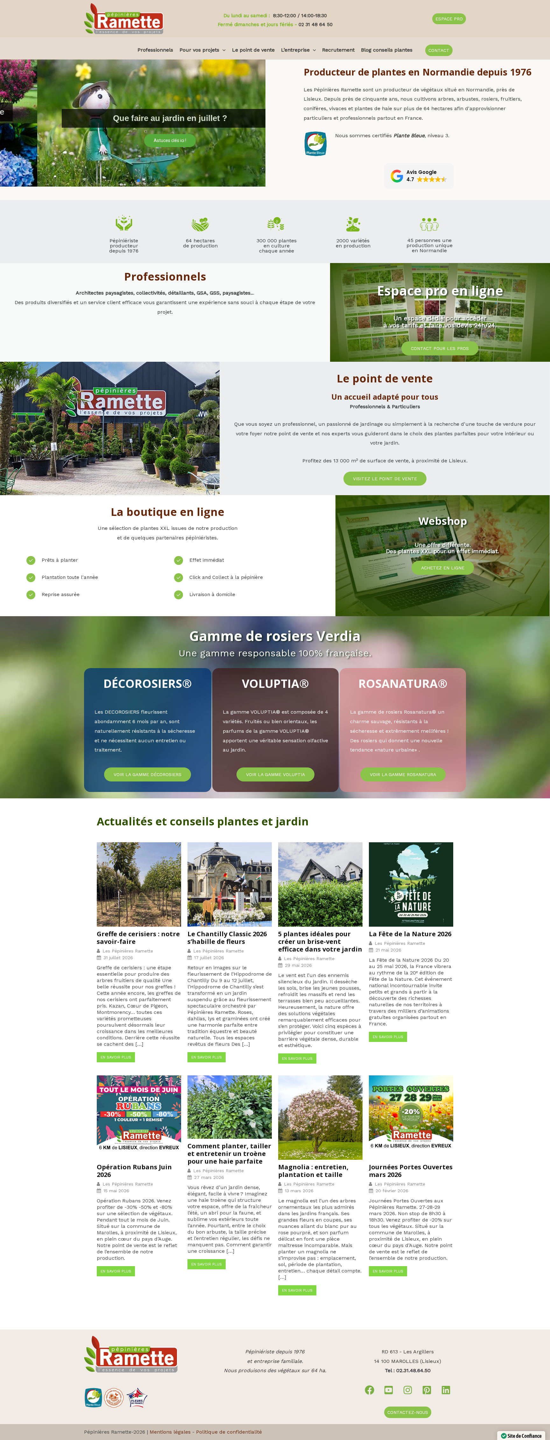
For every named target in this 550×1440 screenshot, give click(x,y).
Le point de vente (253, 50)
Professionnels (155, 50)
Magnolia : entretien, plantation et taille (313, 1171)
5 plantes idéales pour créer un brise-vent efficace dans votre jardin (320, 941)
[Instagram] (407, 1390)
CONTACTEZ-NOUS (407, 1412)
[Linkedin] (446, 1390)
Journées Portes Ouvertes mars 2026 (411, 1171)
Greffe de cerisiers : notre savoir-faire (138, 937)
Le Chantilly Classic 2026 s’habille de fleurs (227, 937)
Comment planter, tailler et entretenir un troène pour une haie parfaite (229, 1153)
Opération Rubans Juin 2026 (134, 1171)
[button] (449, 18)
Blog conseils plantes (386, 50)
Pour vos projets (199, 50)
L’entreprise (295, 50)
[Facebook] (369, 1390)
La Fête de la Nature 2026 (410, 934)
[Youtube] (388, 1390)
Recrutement (338, 50)
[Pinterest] (427, 1390)
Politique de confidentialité (229, 1432)
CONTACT (438, 50)
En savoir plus (116, 1057)
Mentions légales (170, 1432)
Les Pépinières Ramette (127, 950)
